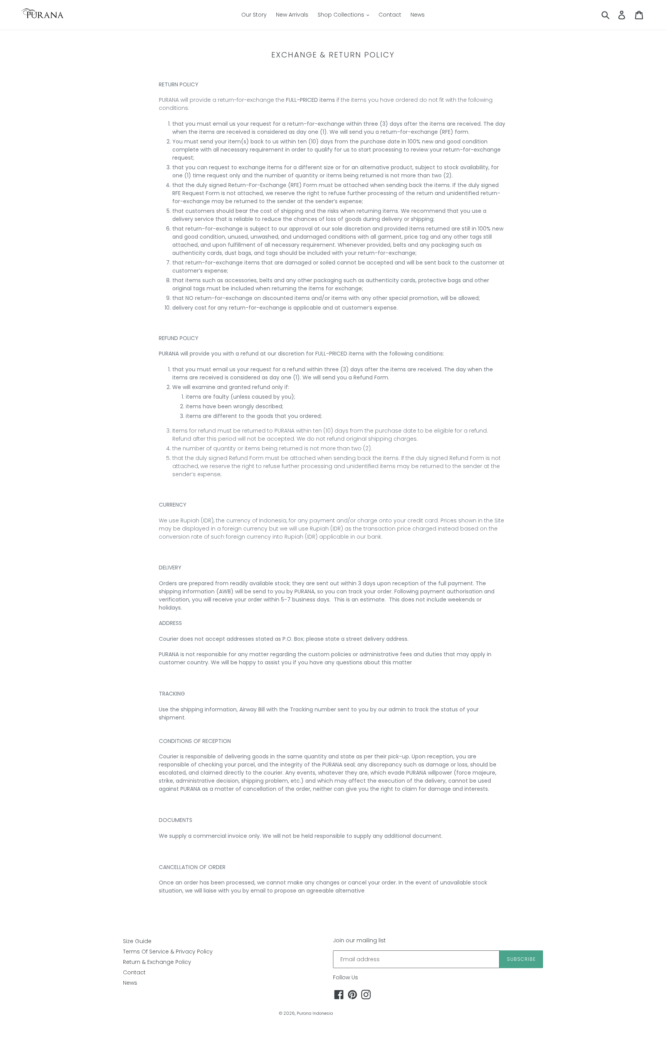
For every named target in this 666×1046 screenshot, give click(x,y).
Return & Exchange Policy (157, 962)
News (417, 15)
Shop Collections (342, 15)
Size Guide (137, 941)
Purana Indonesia (315, 1013)
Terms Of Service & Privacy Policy (168, 951)
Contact (389, 15)
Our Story (254, 15)
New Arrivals (292, 15)
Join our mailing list (359, 940)
